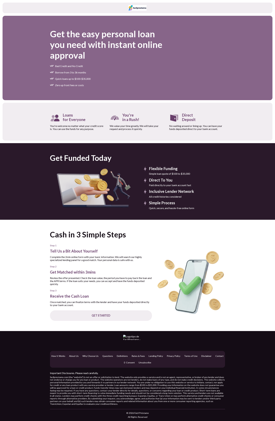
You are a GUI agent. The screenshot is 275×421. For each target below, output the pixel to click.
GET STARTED (101, 315)
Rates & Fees (138, 356)
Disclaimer (206, 356)
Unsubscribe (145, 362)
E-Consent (129, 362)
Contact (219, 356)
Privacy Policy (173, 356)
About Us (74, 356)
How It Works (58, 356)
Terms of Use (190, 356)
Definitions (122, 356)
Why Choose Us (90, 356)
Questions (107, 356)
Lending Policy (156, 356)
